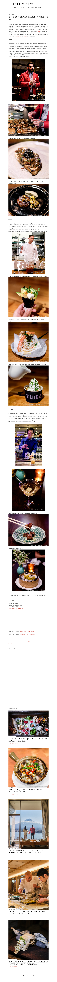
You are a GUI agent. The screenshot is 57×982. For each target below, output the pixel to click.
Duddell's (25, 36)
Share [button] (9, 639)
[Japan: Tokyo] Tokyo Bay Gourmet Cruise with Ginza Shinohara (26, 912)
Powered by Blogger (30, 975)
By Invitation (14, 641)
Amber (38, 31)
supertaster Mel (24, 4)
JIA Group (12, 415)
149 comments (15, 915)
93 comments (14, 966)
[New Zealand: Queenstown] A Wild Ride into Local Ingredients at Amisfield (28, 963)
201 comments (15, 794)
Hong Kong (26, 7)
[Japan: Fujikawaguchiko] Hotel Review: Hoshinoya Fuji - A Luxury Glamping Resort (27, 851)
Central (18, 641)
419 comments (15, 743)
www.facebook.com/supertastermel (27, 631)
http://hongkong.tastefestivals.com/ (16, 608)
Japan (32, 7)
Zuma (19, 36)
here (31, 595)
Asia (36, 7)
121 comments (14, 855)
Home (14, 7)
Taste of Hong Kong (12, 643)
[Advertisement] (28, 695)
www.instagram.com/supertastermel (27, 634)
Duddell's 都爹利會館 (28, 641)
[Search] (48, 4)
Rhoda (16, 36)
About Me (19, 7)
